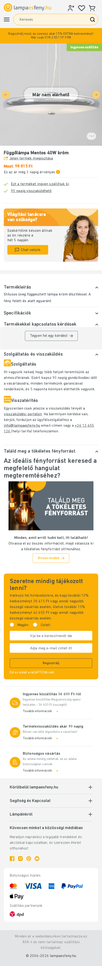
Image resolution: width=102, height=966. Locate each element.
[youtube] (37, 858)
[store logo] (27, 7)
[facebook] (12, 858)
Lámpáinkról (21, 814)
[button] (51, 35)
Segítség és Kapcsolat (30, 801)
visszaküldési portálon (23, 414)
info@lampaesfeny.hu (22, 426)
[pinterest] (28, 858)
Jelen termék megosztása (31, 158)
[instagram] (20, 858)
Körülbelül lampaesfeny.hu (34, 787)
